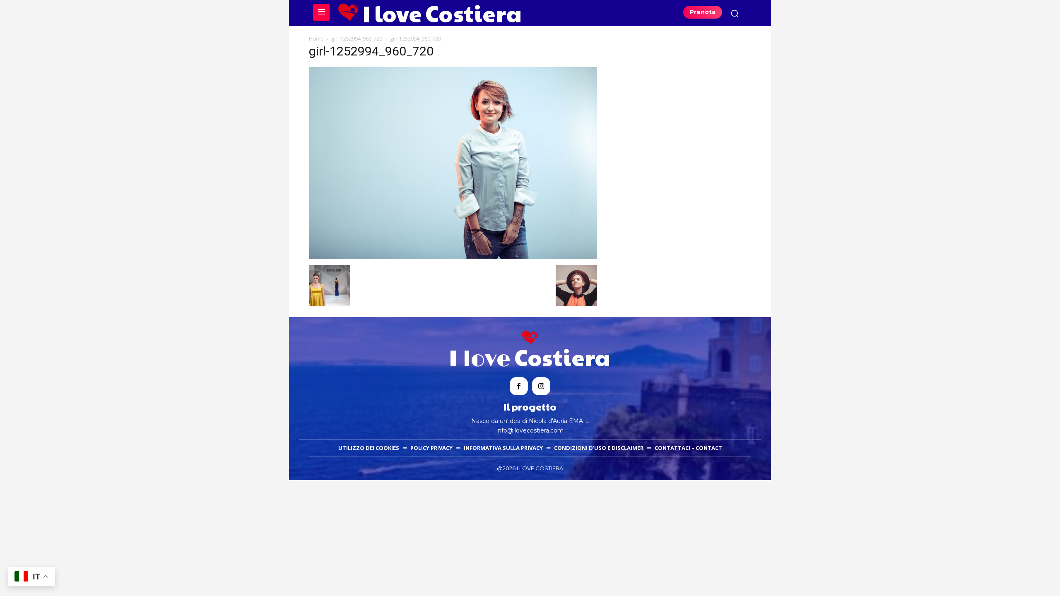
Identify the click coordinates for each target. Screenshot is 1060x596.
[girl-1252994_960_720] (453, 256)
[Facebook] (519, 386)
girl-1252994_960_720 (356, 38)
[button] (734, 13)
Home (316, 38)
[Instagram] (541, 386)
